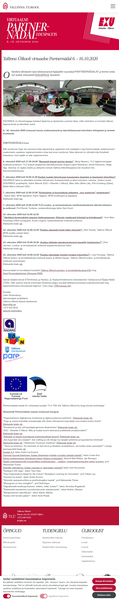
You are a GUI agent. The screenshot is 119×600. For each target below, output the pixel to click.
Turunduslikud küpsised (24, 596)
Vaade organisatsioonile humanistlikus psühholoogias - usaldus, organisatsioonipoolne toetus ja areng (53, 461)
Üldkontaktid (87, 551)
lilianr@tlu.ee (9, 304)
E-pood (84, 547)
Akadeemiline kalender (52, 537)
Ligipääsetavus (88, 561)
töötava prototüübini (53, 458)
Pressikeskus (87, 537)
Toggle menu (113, 6)
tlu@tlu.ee (21, 520)
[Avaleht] (24, 6)
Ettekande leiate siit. (83, 418)
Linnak (84, 542)
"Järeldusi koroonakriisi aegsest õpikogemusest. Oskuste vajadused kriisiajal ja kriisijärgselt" (53, 217)
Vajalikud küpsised (58, 596)
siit (21, 223)
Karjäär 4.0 (8, 452)
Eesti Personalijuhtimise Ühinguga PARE (23, 273)
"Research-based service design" (56, 161)
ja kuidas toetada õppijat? (69, 455)
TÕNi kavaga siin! (62, 286)
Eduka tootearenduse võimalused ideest (22, 458)
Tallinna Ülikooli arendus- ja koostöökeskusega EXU (66, 270)
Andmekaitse (87, 556)
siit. (21, 199)
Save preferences (104, 588)
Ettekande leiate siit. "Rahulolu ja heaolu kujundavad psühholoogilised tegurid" (31, 435)
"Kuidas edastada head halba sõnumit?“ (61, 230)
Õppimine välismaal (51, 542)
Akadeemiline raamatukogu (54, 547)
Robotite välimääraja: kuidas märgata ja (22, 467)
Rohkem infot (103, 595)
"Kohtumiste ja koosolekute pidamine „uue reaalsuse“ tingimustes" (74, 192)
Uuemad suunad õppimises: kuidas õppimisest (26, 455)
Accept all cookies (104, 581)
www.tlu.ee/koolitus (12, 310)
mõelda (53, 455)
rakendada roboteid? (53, 467)
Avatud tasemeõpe (11, 537)
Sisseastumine (9, 547)
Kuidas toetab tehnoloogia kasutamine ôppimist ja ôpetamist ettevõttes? (77, 177)
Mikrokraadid (9, 542)
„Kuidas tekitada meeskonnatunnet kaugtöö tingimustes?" (71, 242)
